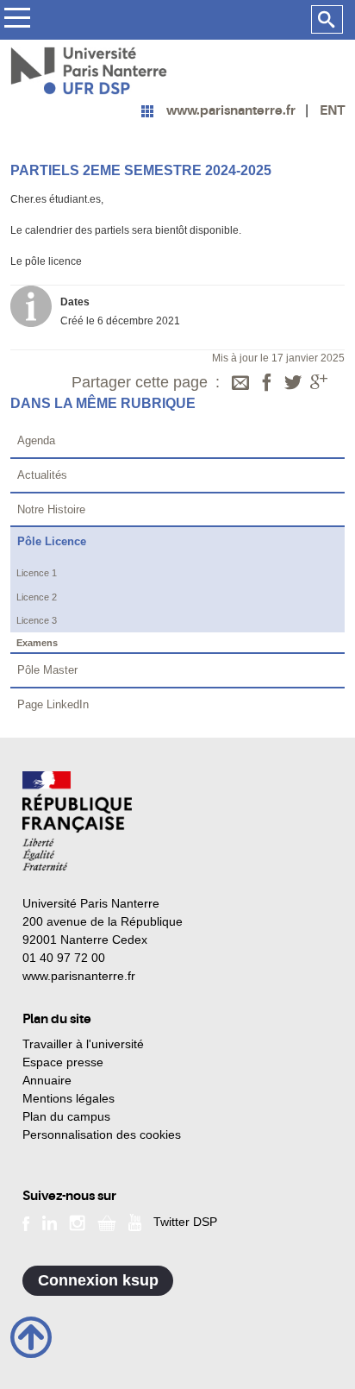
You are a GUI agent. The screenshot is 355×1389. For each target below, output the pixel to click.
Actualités (42, 474)
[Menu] (17, 20)
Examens (37, 643)
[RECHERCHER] (327, 20)
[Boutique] (106, 1222)
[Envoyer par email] (240, 383)
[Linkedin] (49, 1222)
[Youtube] (134, 1222)
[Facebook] (267, 383)
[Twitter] (293, 383)
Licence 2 (36, 597)
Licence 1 (36, 573)
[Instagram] (77, 1222)
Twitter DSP (185, 1222)
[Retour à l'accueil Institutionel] (77, 820)
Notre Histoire (51, 509)
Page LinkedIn (53, 704)
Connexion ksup (98, 1280)
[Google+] (318, 383)
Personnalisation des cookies (101, 1134)
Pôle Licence (51, 541)
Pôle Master (47, 669)
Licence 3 (36, 620)
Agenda (36, 440)
